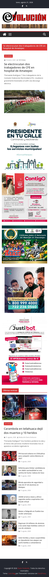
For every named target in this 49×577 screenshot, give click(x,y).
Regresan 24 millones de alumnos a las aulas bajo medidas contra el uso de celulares (31, 525)
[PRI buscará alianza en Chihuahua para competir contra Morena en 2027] (9, 457)
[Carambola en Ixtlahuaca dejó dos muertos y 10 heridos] (24, 407)
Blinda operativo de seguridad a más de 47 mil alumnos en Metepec (30, 484)
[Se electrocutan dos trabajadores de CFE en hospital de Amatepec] (24, 101)
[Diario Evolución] (4, 34)
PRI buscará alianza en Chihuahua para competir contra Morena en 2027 (31, 455)
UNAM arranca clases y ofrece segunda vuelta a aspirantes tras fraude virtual (31, 499)
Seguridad (8, 56)
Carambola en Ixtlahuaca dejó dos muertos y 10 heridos (23, 431)
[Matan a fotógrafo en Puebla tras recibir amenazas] (9, 514)
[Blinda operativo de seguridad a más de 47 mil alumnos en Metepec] (9, 486)
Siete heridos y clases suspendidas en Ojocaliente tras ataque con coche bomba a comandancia (31, 540)
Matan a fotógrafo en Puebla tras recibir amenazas (31, 512)
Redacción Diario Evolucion (27, 437)
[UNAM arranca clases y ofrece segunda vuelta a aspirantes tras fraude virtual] (9, 500)
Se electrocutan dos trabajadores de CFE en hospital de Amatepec (19, 67)
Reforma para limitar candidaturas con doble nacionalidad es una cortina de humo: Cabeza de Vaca (31, 470)
